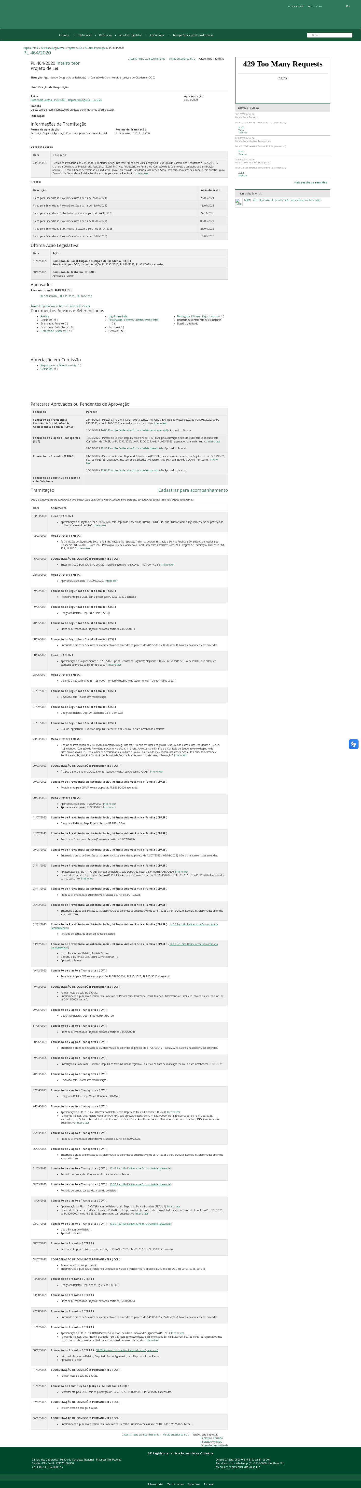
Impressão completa (211, 1441)
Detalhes (242, 132)
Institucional (84, 35)
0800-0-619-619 (244, 1459)
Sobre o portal (155, 1484)
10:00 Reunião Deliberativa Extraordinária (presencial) (132, 470)
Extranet (209, 1484)
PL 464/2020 (37, 52)
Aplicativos (194, 1484)
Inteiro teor (68, 63)
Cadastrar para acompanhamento (147, 58)
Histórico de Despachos (53, 331)
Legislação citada (118, 316)
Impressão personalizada (214, 1445)
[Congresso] (329, 6)
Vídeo (241, 130)
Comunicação (157, 35)
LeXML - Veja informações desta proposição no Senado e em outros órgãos (282, 200)
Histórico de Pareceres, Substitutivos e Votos (133, 320)
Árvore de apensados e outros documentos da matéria (61, 306)
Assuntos (64, 35)
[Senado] (338, 6)
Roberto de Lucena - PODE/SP (48, 100)
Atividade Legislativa (130, 35)
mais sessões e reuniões (310, 182)
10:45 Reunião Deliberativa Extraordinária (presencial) (140, 1168)
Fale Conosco (315, 6)
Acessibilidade (296, 6)
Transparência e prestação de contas (193, 35)
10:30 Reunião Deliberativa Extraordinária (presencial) (132, 448)
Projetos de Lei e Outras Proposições (86, 48)
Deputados (105, 35)
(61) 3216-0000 (258, 1463)
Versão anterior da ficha (182, 58)
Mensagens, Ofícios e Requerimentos (198, 316)
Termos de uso (175, 1484)
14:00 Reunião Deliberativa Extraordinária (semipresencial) (134, 430)
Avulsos (45, 316)
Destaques (47, 369)
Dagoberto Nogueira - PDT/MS (85, 100)
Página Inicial (31, 48)
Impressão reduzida (212, 1438)
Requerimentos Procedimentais (58, 365)
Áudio (241, 127)
